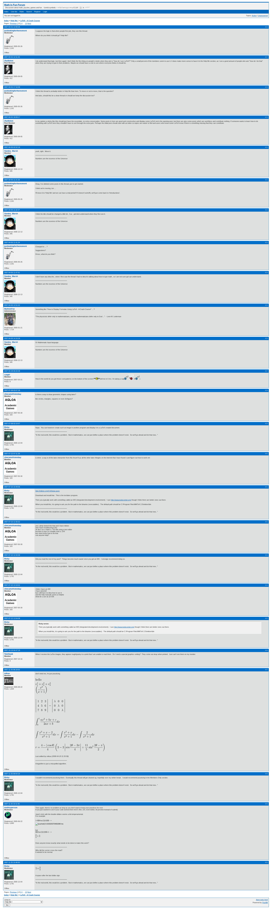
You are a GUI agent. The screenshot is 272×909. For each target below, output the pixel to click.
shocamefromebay (12, 394)
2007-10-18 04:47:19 (12, 650)
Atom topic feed (262, 900)
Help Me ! (14, 21)
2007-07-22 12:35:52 (12, 522)
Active (254, 16)
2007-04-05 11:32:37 (12, 210)
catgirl (7, 375)
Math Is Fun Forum (14, 4)
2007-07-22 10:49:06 (12, 487)
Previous (13, 23)
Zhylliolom (8, 61)
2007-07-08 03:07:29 (12, 390)
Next (29, 23)
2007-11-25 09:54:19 (12, 774)
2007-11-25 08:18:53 (12, 670)
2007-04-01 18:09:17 (12, 117)
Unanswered (263, 16)
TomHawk (8, 654)
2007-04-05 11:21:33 (12, 180)
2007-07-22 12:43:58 (12, 555)
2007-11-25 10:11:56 (12, 804)
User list (14, 12)
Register (37, 12)
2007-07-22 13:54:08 (12, 618)
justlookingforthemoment (15, 31)
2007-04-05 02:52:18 (12, 147)
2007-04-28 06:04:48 (12, 371)
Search (29, 12)
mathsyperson (10, 807)
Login (45, 12)
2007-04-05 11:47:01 (12, 273)
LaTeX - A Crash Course (30, 21)
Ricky (6, 427)
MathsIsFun (9, 309)
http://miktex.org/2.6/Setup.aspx (47, 491)
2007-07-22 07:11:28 (12, 454)
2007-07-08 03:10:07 (12, 424)
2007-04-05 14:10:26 (12, 338)
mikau (7, 673)
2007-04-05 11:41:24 (12, 242)
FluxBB (265, 902)
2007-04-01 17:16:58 (12, 87)
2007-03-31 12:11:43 (12, 57)
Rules (22, 12)
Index (6, 12)
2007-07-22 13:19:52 (12, 585)
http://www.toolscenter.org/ (121, 500)
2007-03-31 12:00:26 (12, 27)
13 (26, 23)
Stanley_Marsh (11, 151)
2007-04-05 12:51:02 (12, 305)
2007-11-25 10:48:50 (12, 862)
